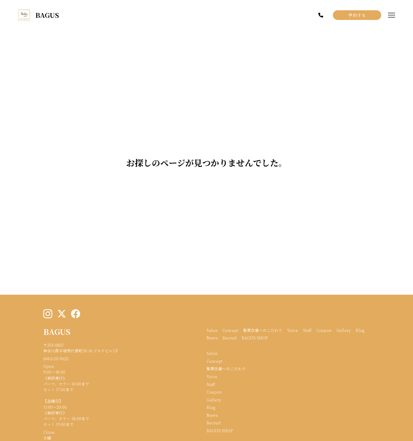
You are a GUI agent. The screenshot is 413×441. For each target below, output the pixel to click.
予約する (357, 15)
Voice (292, 330)
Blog (360, 330)
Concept (230, 330)
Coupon (323, 330)
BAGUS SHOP (255, 338)
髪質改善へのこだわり (262, 330)
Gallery (343, 330)
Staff (307, 330)
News (212, 338)
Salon (212, 330)
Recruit (230, 338)
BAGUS (56, 331)
